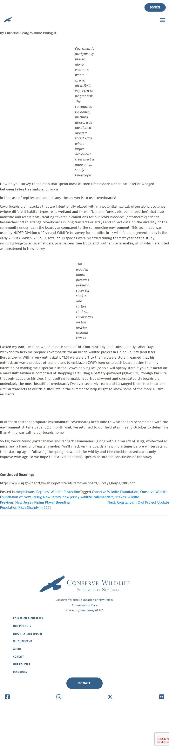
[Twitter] (110, 696)
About (17, 649)
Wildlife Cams (22, 641)
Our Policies (21, 664)
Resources (20, 672)
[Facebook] (7, 696)
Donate (155, 7)
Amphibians (25, 492)
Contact (18, 656)
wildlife (133, 497)
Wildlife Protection (65, 492)
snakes (120, 497)
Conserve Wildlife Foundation (115, 492)
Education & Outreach (28, 618)
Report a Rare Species (27, 634)
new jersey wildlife (77, 497)
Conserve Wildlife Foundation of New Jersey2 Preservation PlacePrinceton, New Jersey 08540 (85, 605)
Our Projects (22, 626)
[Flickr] (161, 696)
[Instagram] (58, 696)
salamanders (103, 497)
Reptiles (42, 492)
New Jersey (52, 497)
